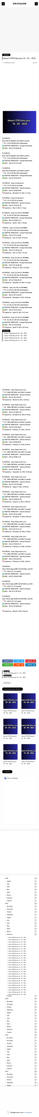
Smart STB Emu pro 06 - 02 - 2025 (17, 985)
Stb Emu (6, 55)
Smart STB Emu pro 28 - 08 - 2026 (9, 737)
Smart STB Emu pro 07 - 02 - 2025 (17, 983)
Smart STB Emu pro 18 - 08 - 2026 (28, 763)
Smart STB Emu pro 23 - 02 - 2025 (17, 948)
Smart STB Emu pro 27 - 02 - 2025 (17, 939)
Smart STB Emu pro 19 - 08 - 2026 (9, 763)
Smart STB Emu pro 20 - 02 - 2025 (17, 955)
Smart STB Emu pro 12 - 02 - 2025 (17, 971)
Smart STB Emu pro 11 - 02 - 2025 (17, 973)
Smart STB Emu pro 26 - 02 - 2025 (17, 942)
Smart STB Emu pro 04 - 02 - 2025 (17, 989)
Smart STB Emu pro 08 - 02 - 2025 (17, 980)
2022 (6, 1071)
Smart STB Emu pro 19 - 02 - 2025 (17, 958)
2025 (6, 903)
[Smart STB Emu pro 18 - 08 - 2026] (28, 752)
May (8, 889)
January (9, 900)
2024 (6, 998)
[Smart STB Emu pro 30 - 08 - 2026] (10, 701)
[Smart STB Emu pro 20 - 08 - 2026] (28, 726)
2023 (6, 1035)
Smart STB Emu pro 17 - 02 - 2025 (17, 960)
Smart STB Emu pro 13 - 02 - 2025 (17, 969)
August (9, 881)
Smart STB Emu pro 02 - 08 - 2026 (16, 335)
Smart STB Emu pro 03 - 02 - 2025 (17, 992)
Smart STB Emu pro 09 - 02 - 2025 (17, 978)
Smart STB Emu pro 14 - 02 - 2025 (17, 967)
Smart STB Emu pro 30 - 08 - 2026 (9, 712)
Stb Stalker (29, 1112)
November (10, 909)
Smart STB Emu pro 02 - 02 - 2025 (17, 994)
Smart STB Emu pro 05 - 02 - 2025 (17, 987)
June (8, 886)
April (8, 892)
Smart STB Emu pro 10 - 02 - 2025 (17, 976)
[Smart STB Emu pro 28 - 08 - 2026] (10, 726)
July (8, 884)
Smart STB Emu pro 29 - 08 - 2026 (28, 712)
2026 (6, 878)
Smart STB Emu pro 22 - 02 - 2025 (17, 951)
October (9, 912)
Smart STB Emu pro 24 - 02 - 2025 (17, 946)
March (9, 895)
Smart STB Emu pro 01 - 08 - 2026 (16, 338)
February (9, 898)
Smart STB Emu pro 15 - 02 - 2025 (17, 964)
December (10, 906)
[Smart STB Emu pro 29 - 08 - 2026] (28, 701)
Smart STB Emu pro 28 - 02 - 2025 (17, 937)
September (10, 914)
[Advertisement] (19, 30)
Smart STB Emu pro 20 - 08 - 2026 (28, 737)
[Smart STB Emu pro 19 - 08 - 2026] (10, 752)
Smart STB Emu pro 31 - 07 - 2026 (16, 340)
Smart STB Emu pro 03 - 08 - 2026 (16, 333)
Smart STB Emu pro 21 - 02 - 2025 (17, 953)
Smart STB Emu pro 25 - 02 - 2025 (17, 944)
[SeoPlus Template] (8, 1112)
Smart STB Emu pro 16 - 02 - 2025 (17, 962)
